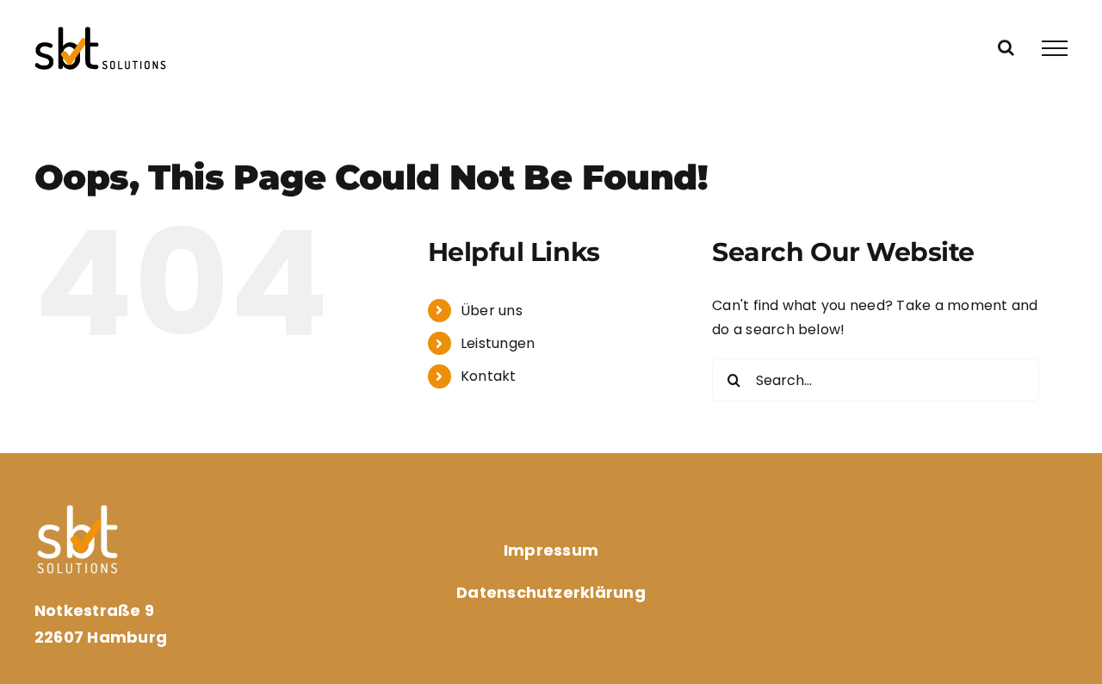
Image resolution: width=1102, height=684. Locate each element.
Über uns (492, 310)
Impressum (551, 550)
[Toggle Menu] (1054, 48)
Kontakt (489, 376)
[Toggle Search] (1006, 47)
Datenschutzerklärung (551, 592)
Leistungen (498, 343)
